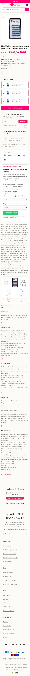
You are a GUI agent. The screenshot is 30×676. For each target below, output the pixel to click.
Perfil (5, 637)
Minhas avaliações (9, 633)
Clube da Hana (7, 607)
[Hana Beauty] (15, 4)
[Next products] (27, 79)
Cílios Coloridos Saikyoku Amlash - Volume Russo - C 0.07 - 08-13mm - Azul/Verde (19, 84)
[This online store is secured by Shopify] (15, 674)
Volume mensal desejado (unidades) (13, 196)
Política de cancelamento (19, 669)
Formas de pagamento (10, 584)
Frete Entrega (7, 576)
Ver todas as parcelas (6, 65)
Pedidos (5, 622)
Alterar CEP (25, 126)
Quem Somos (7, 546)
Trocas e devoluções (9, 580)
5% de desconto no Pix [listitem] (15, 1)
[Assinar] (25, 534)
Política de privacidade (10, 550)
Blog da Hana (7, 561)
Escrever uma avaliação (15, 498)
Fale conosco (7, 595)
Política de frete (9, 667)
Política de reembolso (19, 662)
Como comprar (8, 572)
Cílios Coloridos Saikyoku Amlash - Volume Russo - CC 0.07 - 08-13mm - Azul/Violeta (19, 92)
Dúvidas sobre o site (9, 554)
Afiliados (6, 603)
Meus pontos (7, 625)
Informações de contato (21, 667)
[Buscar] (27, 9)
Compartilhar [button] (7, 474)
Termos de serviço (22, 664)
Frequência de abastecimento (12, 204)
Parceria (5, 599)
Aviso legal (8, 669)
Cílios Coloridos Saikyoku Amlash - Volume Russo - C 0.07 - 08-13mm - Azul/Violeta (19, 100)
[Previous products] (23, 79)
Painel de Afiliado (8, 611)
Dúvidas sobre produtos (10, 557)
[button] (2, 4)
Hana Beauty (10, 658)
